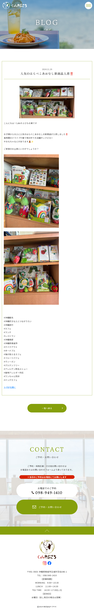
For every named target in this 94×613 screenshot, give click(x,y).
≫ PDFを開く (10, 387)
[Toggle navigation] (88, 5)
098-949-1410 (48, 492)
